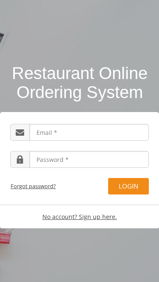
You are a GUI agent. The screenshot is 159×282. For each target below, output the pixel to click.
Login (128, 186)
